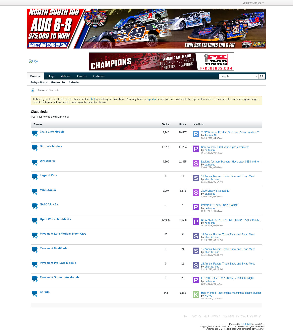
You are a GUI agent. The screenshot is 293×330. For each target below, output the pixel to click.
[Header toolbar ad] (161, 61)
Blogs (50, 76)
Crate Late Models (52, 131)
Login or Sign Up (252, 2)
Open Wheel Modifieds (55, 219)
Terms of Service (234, 316)
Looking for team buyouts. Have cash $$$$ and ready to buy (236, 161)
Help (185, 316)
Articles (65, 76)
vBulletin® (246, 324)
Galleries (98, 76)
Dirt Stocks (47, 160)
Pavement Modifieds (54, 248)
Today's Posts (39, 82)
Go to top (256, 316)
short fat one (212, 179)
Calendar (74, 82)
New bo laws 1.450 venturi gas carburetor (225, 147)
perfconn (210, 150)
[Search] (261, 76)
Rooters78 (210, 135)
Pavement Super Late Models (60, 277)
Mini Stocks (48, 189)
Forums (35, 76)
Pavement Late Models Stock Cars (63, 233)
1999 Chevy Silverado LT (215, 190)
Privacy (215, 316)
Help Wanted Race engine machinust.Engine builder (231, 292)
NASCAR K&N (49, 204)
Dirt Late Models (51, 146)
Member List (58, 82)
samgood (210, 164)
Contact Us (199, 316)
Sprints (45, 291)
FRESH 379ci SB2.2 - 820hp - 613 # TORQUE (228, 278)
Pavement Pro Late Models (58, 262)
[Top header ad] (146, 29)
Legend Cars (48, 175)
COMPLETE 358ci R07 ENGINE (220, 205)
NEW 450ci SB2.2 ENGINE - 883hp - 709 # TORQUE (232, 219)
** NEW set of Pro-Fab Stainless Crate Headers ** (230, 132)
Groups (82, 76)
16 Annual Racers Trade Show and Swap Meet (228, 176)
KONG (208, 295)
